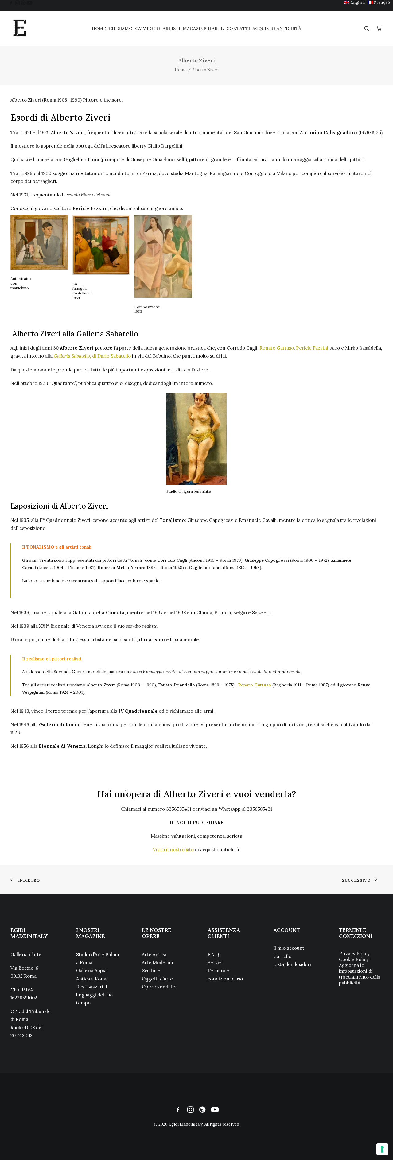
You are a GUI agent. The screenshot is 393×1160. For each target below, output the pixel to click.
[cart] (379, 28)
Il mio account (288, 948)
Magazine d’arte (203, 28)
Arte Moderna (157, 962)
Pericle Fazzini (312, 348)
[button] (11, 3)
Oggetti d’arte (157, 979)
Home (99, 28)
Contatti (238, 28)
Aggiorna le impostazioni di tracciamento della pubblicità (359, 974)
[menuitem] (354, 2)
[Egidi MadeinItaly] (19, 28)
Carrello (282, 956)
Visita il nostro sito (173, 849)
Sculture (151, 970)
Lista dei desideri (292, 964)
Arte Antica (154, 954)
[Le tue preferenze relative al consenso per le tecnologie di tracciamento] (382, 1149)
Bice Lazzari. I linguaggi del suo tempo (94, 995)
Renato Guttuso (276, 348)
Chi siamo (121, 28)
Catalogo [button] (147, 28)
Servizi (215, 962)
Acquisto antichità (276, 28)
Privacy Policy (354, 953)
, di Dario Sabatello (92, 356)
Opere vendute (158, 987)
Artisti (171, 28)
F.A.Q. (214, 954)
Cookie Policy (354, 959)
